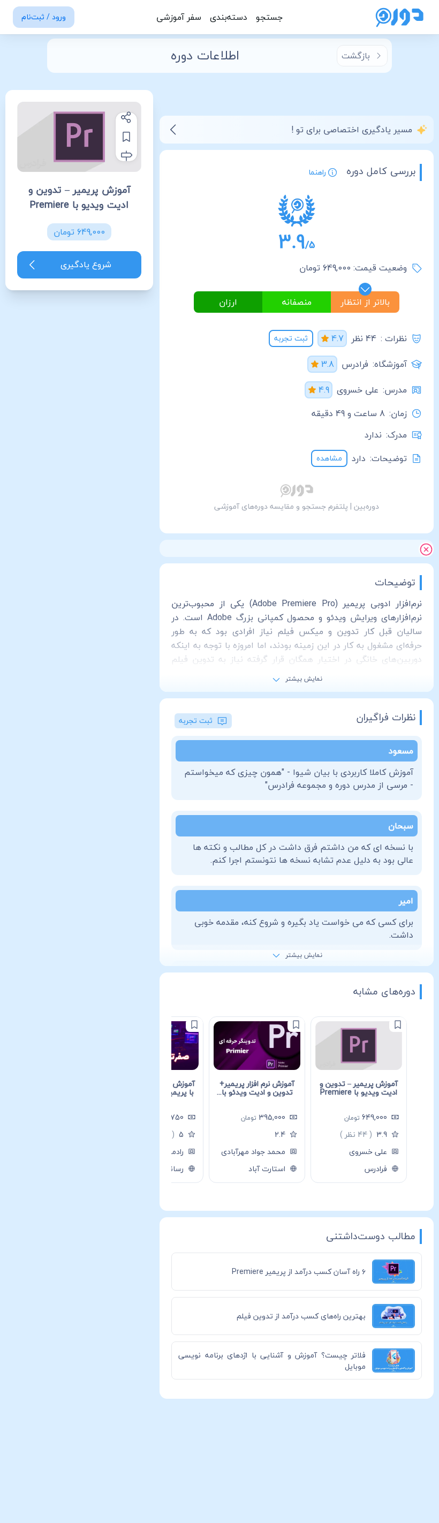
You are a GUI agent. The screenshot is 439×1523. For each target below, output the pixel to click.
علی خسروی (358, 389)
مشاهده (329, 458)
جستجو (269, 17)
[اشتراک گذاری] (126, 117)
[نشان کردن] (126, 136)
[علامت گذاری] (397, 1024)
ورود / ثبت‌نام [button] (43, 17)
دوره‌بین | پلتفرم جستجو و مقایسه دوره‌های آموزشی (296, 506)
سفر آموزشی (178, 17)
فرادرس (355, 364)
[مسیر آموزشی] (126, 155)
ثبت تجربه (291, 338)
